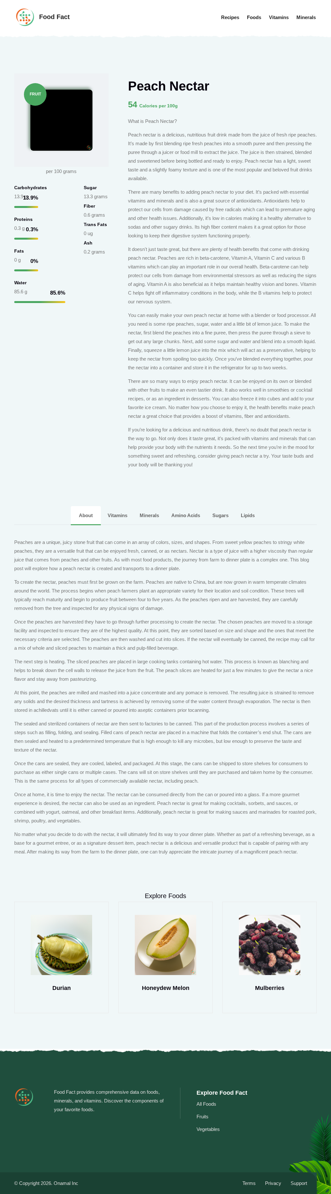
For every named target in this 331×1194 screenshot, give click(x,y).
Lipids (248, 515)
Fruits (202, 1116)
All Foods (206, 1104)
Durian (61, 988)
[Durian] (61, 945)
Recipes (230, 17)
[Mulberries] (269, 945)
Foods (254, 17)
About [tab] (86, 515)
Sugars (221, 515)
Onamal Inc (66, 1183)
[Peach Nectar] (61, 119)
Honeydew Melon (165, 988)
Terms (249, 1183)
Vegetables (208, 1129)
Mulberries (269, 988)
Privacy (273, 1183)
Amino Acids (186, 515)
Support (299, 1183)
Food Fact (53, 16)
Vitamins (279, 17)
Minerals (306, 17)
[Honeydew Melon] (165, 945)
